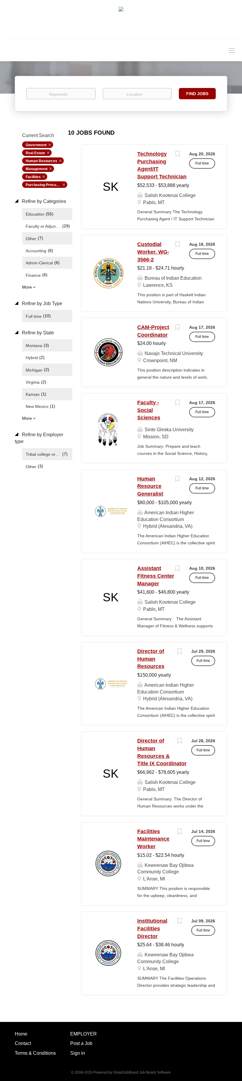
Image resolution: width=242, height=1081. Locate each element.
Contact (23, 1043)
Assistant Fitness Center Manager (155, 575)
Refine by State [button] (37, 332)
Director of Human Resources (150, 658)
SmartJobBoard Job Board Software (142, 1072)
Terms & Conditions (35, 1053)
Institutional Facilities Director (152, 928)
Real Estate (35, 153)
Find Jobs (197, 93)
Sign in (77, 1053)
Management (37, 169)
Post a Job (81, 1043)
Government (36, 145)
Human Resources (41, 161)
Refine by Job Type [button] (41, 303)
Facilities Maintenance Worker (153, 838)
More (27, 287)
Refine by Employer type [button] (39, 438)
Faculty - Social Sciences (148, 410)
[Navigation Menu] (232, 50)
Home (21, 1033)
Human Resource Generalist (150, 486)
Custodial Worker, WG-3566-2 (153, 251)
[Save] (177, 154)
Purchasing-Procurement (46, 185)
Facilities (33, 177)
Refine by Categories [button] (43, 201)
